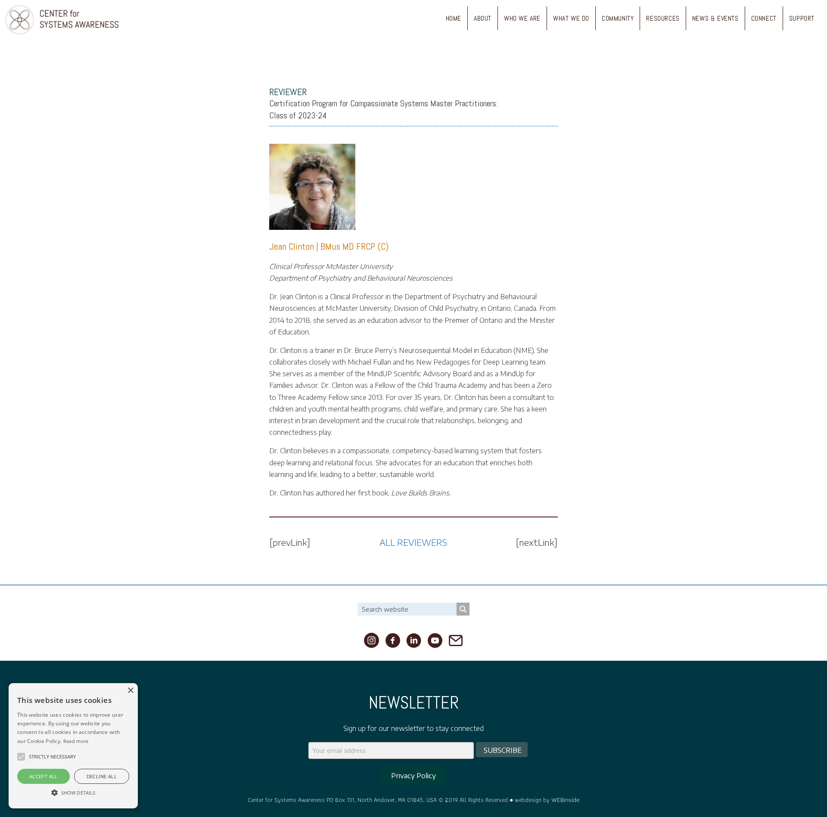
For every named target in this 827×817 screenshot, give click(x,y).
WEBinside (565, 799)
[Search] (463, 609)
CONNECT (764, 18)
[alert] (73, 745)
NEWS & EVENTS (715, 18)
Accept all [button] (43, 776)
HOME (453, 18)
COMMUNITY (618, 18)
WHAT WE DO (571, 18)
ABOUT (482, 18)
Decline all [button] (102, 776)
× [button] (130, 690)
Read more (76, 741)
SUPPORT (802, 18)
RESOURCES (662, 18)
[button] (21, 756)
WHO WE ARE (522, 18)
